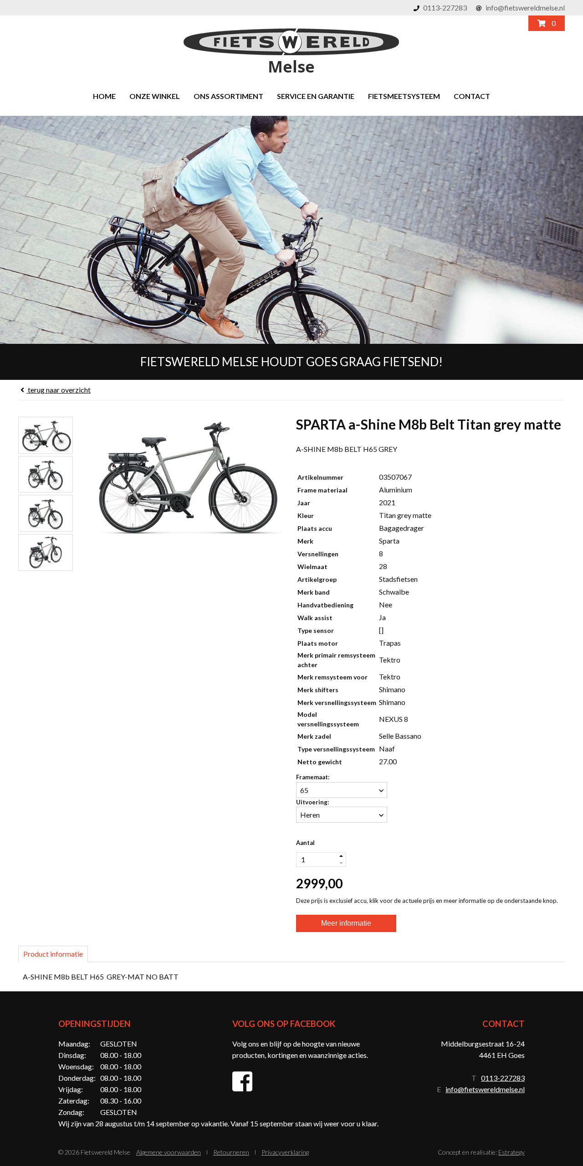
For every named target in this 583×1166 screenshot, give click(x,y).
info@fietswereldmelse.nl (525, 7)
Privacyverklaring (285, 1152)
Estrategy (511, 1152)
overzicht (58, 389)
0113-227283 (445, 7)
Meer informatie (346, 923)
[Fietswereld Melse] (291, 52)
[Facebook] (242, 1081)
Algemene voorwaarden (168, 1152)
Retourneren (231, 1152)
